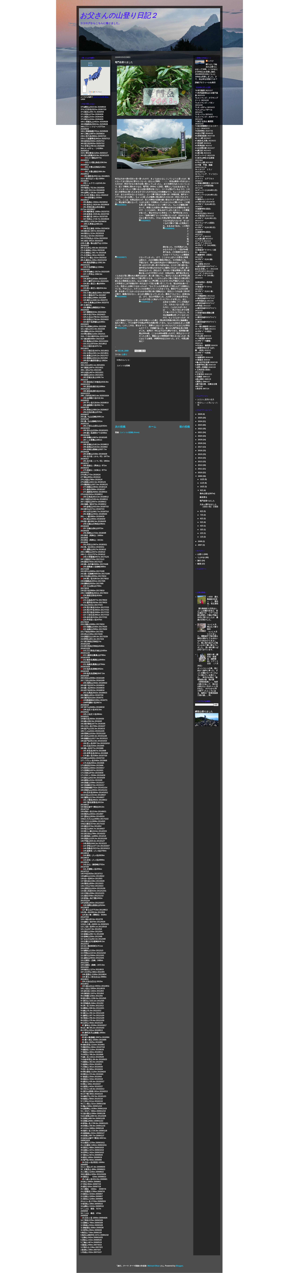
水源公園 (201, 239)
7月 (201, 515)
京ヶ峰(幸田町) (90, 946)
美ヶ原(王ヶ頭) (93, 288)
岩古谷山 (88, 834)
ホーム (152, 426)
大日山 (87, 365)
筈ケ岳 (86, 1069)
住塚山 (86, 1196)
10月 (202, 487)
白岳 (86, 494)
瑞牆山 (90, 627)
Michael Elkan (154, 1266)
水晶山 (87, 372)
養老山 (87, 883)
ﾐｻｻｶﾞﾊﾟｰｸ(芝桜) (204, 353)
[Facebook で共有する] (142, 351)
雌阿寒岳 (90, 212)
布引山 (87, 571)
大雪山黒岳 (93, 172)
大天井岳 (88, 109)
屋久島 (200, 153)
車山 (87, 1042)
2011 (200, 469)
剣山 (89, 519)
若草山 (86, 1152)
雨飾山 (90, 487)
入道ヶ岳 (90, 924)
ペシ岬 (200, 138)
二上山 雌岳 (88, 1213)
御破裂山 (87, 1228)
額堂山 (87, 375)
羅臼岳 (90, 217)
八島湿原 (201, 338)
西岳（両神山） (90, 540)
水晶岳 (90, 600)
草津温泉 (201, 146)
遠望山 (86, 1086)
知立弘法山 (202, 213)
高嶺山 (87, 783)
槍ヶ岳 (90, 756)
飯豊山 (89, 356)
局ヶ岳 (86, 1006)
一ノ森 (87, 516)
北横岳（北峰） (90, 960)
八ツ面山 (87, 1167)
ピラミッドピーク (91, 127)
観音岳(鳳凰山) (93, 660)
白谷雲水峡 (202, 148)
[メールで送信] (135, 351)
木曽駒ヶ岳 (91, 869)
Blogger (179, 1266)
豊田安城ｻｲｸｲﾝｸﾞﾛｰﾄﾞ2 (206, 317)
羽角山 (87, 953)
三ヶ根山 (89, 258)
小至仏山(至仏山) (94, 426)
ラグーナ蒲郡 (203, 329)
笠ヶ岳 (90, 743)
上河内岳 (88, 396)
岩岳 (86, 241)
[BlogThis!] (138, 351)
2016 (200, 451)
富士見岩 (88, 891)
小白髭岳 (87, 1145)
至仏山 (90, 430)
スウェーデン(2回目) (205, 223)
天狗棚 (86, 996)
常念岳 (90, 751)
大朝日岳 (90, 346)
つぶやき (201, 557)
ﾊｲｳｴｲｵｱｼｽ (201, 271)
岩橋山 (86, 1121)
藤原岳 (86, 1050)
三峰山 (87, 134)
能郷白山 (88, 738)
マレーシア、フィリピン (207, 174)
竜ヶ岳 (87, 912)
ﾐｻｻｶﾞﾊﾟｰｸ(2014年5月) (206, 204)
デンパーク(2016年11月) (207, 190)
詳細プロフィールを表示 (205, 82)
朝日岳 (96, 386)
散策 (199, 564)
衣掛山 (87, 773)
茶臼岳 (96, 391)
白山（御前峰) (93, 864)
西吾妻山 (92, 198)
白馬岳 (90, 693)
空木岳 (90, 792)
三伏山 (87, 680)
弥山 (85, 1182)
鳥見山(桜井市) (88, 1235)
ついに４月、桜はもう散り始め (212, 627)
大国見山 (88, 1169)
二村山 (87, 370)
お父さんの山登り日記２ (119, 15)
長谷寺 (199, 389)
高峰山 (86, 1223)
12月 (202, 479)
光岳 (89, 763)
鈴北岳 (87, 991)
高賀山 (87, 838)
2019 (200, 440)
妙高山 (90, 507)
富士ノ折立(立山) (93, 977)
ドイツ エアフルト (205, 179)
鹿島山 (87, 331)
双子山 (87, 707)
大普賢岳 (87, 1191)
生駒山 (85, 1237)
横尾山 (87, 780)
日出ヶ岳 (88, 1218)
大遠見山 (88, 499)
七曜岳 (86, 1189)
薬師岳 (90, 492)
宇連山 (87, 841)
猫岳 (86, 896)
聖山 (85, 1084)
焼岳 (89, 843)
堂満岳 (87, 770)
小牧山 (87, 919)
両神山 (90, 533)
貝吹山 (85, 1240)
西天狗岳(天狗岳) (91, 646)
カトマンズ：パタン (205, 103)
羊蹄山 (90, 298)
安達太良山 (91, 377)
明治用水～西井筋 (204, 282)
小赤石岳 (90, 615)
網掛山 (87, 951)
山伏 (86, 190)
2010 (200, 473)
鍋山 (85, 1011)
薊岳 (85, 1157)
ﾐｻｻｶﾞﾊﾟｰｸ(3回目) (204, 331)
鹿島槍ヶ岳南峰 (93, 567)
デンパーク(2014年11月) (207, 195)
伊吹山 (90, 846)
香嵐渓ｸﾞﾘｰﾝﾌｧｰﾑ (204, 287)
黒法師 (87, 339)
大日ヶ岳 (88, 726)
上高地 (200, 264)
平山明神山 (89, 326)
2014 (200, 458)
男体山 (92, 224)
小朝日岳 (90, 351)
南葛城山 (87, 1133)
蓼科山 (87, 1025)
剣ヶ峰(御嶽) (90, 1037)
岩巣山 (88, 1116)
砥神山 (89, 250)
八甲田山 (90, 274)
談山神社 (200, 379)
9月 (201, 490)
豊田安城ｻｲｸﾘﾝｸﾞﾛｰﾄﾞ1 (206, 322)
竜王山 (87, 829)
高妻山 (90, 514)
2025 (200, 418)
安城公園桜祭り (203, 183)
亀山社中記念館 (203, 362)
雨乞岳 (87, 881)
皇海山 (90, 447)
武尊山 (90, 454)
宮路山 (92, 195)
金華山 (87, 193)
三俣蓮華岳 (90, 139)
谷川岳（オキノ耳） (95, 456)
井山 (86, 634)
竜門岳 (86, 1160)
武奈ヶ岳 (88, 811)
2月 (201, 533)
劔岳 (89, 489)
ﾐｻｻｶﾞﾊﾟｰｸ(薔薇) (204, 341)
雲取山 (90, 549)
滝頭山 (86, 1018)
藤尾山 (86, 1016)
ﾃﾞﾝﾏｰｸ (200, 241)
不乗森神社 (202, 296)
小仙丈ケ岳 (91, 714)
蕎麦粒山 (88, 484)
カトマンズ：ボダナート (207, 117)
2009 (200, 476)
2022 (200, 429)
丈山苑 (200, 336)
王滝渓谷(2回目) (203, 370)
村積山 (86, 1126)
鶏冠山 (87, 695)
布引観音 (201, 90)
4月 (201, 526)
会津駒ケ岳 (91, 398)
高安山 (86, 1148)
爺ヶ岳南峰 (89, 574)
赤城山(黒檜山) (93, 449)
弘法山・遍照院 (203, 345)
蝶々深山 (89, 1040)
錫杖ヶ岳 (88, 922)
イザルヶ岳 (89, 761)
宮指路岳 (87, 1003)
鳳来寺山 (87, 1047)
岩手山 (90, 279)
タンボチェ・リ (90, 148)
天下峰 (86, 1094)
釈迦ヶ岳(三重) (90, 898)
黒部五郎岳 (91, 595)
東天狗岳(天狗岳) (91, 641)
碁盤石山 (88, 637)
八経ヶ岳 (88, 1179)
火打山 (90, 512)
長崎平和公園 (202, 365)
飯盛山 (86, 1077)
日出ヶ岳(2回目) (91, 1162)
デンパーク (202, 155)
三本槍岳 (97, 382)
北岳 (89, 746)
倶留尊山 (87, 1109)
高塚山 (87, 482)
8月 (201, 511)
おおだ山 (88, 939)
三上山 (87, 731)
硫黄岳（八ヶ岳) (94, 851)
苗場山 (90, 444)
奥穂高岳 (90, 700)
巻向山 (86, 1155)
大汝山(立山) (91, 981)
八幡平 (90, 281)
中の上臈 (201, 162)
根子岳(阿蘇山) (93, 322)
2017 (200, 447)
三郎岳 (86, 1220)
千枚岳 (87, 632)
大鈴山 (87, 329)
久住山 (90, 317)
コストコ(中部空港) (205, 186)
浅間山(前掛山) (93, 905)
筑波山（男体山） (94, 466)
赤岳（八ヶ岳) (93, 860)
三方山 (87, 886)
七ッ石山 (88, 554)
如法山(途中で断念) (91, 1138)
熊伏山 (87, 814)
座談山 (87, 117)
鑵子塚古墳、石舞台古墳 (206, 384)
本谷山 (87, 678)
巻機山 (90, 437)
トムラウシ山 (92, 183)
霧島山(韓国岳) (93, 307)
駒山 (86, 477)
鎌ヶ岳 (86, 1057)
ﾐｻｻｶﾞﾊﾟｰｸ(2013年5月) (206, 227)
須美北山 (88, 888)
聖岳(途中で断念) (91, 807)
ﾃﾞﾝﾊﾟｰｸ (200, 236)
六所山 (86, 1101)
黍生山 (86, 1074)
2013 (200, 462)
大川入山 (90, 819)
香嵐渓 (200, 360)
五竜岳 (90, 497)
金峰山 (90, 629)
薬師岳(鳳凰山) (93, 655)
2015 (200, 454)
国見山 (86, 1194)
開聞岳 (90, 312)
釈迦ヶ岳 (87, 1123)
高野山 (199, 382)
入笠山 (87, 988)
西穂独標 (89, 131)
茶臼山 (89, 305)
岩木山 (90, 205)
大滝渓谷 (201, 216)
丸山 (86, 605)
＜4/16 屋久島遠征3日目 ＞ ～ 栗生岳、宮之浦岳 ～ (213, 601)
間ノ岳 (90, 579)
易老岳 (87, 765)
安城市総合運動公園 (205, 313)
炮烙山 (86, 1099)
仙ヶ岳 (87, 879)
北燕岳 (87, 559)
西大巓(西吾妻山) (94, 361)
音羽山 (86, 1230)
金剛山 (86, 1206)
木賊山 (87, 624)
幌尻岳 (91, 176)
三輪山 (85, 1242)
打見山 (87, 795)
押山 (86, 475)
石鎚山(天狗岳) (93, 524)
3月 (201, 530)
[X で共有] (140, 351)
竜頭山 (87, 188)
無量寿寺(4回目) (204, 232)
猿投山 (88, 1174)
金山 (86, 236)
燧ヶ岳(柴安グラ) (94, 433)
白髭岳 (86, 1143)
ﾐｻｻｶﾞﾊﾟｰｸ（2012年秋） (207, 245)
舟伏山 (87, 736)
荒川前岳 (90, 612)
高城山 (86, 1225)
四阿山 (90, 683)
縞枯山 (87, 958)
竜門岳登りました (207, 501)
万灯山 (86, 1089)
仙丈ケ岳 (90, 710)
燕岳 (86, 562)
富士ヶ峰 (88, 831)
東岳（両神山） (90, 535)
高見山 (86, 1199)
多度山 (87, 903)
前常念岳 (90, 753)
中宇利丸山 (89, 238)
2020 (200, 436)
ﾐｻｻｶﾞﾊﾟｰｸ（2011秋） (206, 276)
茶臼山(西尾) (88, 1091)
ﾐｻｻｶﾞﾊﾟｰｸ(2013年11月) (206, 218)
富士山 (88, 910)
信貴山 (86, 1150)
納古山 (87, 778)
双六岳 (88, 136)
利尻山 (90, 219)
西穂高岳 (88, 124)
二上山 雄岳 (88, 1209)
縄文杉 (200, 150)
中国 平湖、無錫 (204, 165)
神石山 (87, 119)
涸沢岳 (87, 698)
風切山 (87, 112)
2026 (200, 414)
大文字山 (88, 972)
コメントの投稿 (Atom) (129, 432)
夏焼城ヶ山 (89, 836)
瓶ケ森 (87, 521)
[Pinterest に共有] (144, 351)
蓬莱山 (87, 797)
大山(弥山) (91, 586)
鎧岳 (85, 1187)
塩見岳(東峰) (92, 669)
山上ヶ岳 (87, 1201)
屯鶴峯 (199, 377)
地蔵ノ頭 (88, 504)
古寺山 (90, 353)
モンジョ (201, 114)
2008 (200, 541)
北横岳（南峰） (90, 965)
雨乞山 (87, 932)
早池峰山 (90, 272)
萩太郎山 (87, 998)
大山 (86, 929)
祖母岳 (87, 141)
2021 (200, 432)
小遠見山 (88, 502)
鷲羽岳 (90, 602)
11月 (202, 483)
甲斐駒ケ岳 (91, 703)
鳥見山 (85, 1233)
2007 (200, 545)
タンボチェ (202, 107)
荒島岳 (90, 848)
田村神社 (201, 131)
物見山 (87, 969)
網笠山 (87, 107)
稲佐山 (86, 1079)
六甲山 (86, 1030)
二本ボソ (87, 1111)
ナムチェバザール (204, 110)
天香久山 (86, 1247)
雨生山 (87, 233)
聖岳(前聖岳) (92, 802)
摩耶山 (86, 1008)
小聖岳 (90, 800)
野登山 (87, 639)
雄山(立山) (90, 986)
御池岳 (87, 993)
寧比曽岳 (89, 153)
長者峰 (87, 785)
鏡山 (86, 721)
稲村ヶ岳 (87, 1131)
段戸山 (87, 729)
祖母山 (90, 319)
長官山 (87, 221)
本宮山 (87, 146)
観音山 (86, 1052)
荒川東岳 (90, 607)
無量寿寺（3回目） (205, 255)
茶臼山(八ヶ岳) (92, 179)
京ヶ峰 (86, 1028)
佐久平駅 (201, 133)
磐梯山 (90, 358)
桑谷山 (89, 260)
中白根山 (88, 576)
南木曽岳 (88, 724)
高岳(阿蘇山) (92, 263)
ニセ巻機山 (91, 440)
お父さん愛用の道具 (205, 399)
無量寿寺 (201, 357)
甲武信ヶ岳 (91, 620)
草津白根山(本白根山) (96, 207)
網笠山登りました (204, 711)
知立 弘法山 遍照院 (205, 121)
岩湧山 (86, 1136)
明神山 (87, 733)
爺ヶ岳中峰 (89, 564)
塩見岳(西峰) (92, 673)
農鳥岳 (87, 584)
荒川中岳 (90, 610)
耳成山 (85, 1252)
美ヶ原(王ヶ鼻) (93, 284)
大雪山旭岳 (95, 162)
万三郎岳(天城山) (94, 651)
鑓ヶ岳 (87, 688)
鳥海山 (90, 202)
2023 (200, 425)
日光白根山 (91, 412)
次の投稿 (120, 426)
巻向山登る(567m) (207, 493)
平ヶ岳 (90, 403)
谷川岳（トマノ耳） (95, 461)
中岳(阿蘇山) (92, 267)
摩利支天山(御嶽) (92, 1033)
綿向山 (87, 876)
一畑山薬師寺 (203, 326)
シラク (211, 61)
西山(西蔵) (88, 155)
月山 (89, 344)
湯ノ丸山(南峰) (90, 421)
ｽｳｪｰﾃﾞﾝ (200, 243)
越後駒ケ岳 (91, 405)
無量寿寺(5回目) (204, 209)
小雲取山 (88, 552)
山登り (124, 354)
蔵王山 (90, 300)
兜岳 (85, 1184)
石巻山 (87, 893)
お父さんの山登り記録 (100, 97)
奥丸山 (87, 758)
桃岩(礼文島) (202, 141)
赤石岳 (90, 617)
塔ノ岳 (87, 547)
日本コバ (88, 775)
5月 (201, 522)
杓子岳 (87, 690)
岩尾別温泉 (202, 136)
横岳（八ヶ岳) (93, 855)
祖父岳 (87, 143)
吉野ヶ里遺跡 (202, 367)
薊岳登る (203, 497)
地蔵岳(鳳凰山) (93, 664)
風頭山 (87, 368)
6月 (201, 519)
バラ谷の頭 (89, 336)
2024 (200, 421)
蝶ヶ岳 (87, 748)
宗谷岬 (200, 143)
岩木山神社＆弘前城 (205, 158)
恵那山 (88, 974)
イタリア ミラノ (204, 169)
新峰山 (87, 936)
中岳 (89, 314)
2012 (200, 465)
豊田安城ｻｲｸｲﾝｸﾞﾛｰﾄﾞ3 (206, 308)
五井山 (89, 248)
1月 (201, 537)
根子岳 (87, 685)
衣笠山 (86, 1020)
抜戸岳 (87, 741)
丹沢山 (90, 545)
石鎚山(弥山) (92, 528)
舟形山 (87, 114)
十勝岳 (93, 158)
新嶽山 (87, 934)
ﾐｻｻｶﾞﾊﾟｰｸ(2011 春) (205, 291)
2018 (200, 443)
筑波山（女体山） (94, 470)
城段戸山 (87, 1096)
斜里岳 (90, 214)
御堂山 (89, 253)
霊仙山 (87, 816)
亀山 (85, 1106)
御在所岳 (87, 1045)
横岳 (88, 824)
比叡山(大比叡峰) (91, 941)
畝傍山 (86, 1204)
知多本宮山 (88, 1059)
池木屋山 (87, 1113)
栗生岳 (87, 231)
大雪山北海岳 (94, 167)
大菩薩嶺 (90, 557)
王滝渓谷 (200, 374)
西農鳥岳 (88, 581)
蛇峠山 (87, 768)
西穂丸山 (89, 122)
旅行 (199, 561)
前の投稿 (184, 426)
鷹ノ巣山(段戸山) (94, 243)
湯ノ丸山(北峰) (90, 417)
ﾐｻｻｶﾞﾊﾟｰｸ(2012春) (205, 259)
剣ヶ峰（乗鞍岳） (93, 915)
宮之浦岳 (90, 228)
